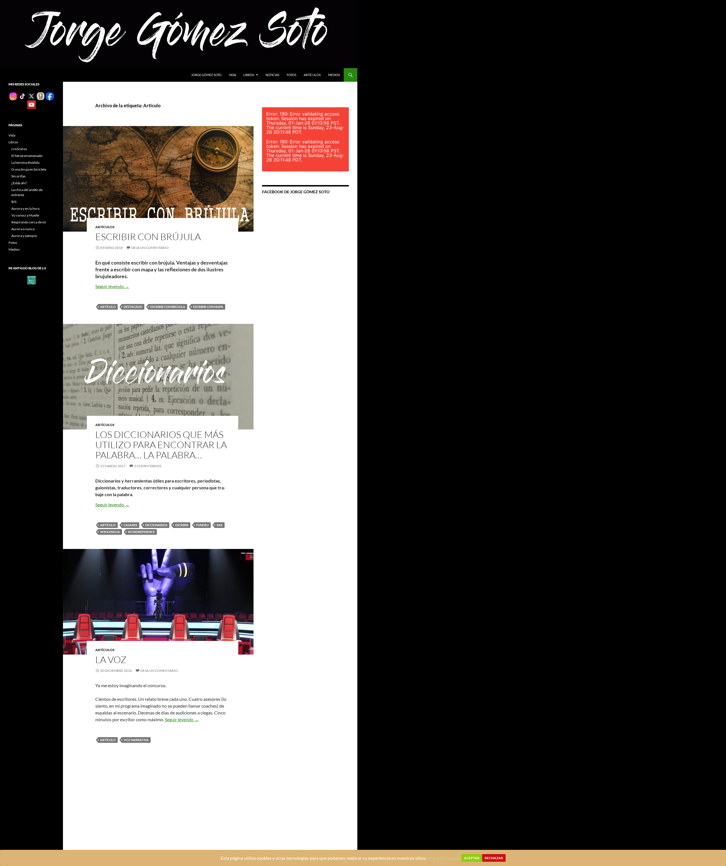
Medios (334, 75)
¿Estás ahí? (19, 183)
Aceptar (472, 858)
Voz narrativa (136, 740)
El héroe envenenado (27, 156)
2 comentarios (147, 466)
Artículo (108, 307)
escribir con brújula (167, 307)
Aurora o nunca (23, 229)
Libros (248, 75)
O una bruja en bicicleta (28, 169)
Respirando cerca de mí (28, 222)
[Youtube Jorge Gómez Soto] (31, 104)
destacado (133, 307)
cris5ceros (19, 149)
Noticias (272, 75)
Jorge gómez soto (206, 75)
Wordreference (141, 532)
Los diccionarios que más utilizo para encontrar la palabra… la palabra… (161, 445)
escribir (181, 525)
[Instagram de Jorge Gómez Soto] (13, 96)
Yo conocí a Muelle (25, 215)
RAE (220, 525)
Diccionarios (156, 525)
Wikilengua (110, 532)
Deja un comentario (150, 248)
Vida (232, 75)
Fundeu (202, 525)
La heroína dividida (25, 162)
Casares (130, 525)
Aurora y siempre (24, 236)
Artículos (312, 75)
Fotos (291, 75)
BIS (13, 202)
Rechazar (494, 858)
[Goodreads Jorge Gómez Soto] (40, 96)
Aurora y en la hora (25, 208)
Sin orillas (18, 176)
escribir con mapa (208, 307)
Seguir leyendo (112, 286)
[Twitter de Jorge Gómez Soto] (31, 96)
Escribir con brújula (148, 236)
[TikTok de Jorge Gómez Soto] (22, 96)
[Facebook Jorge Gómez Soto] (49, 96)
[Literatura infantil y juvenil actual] (31, 280)
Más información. (444, 858)
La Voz (110, 659)
